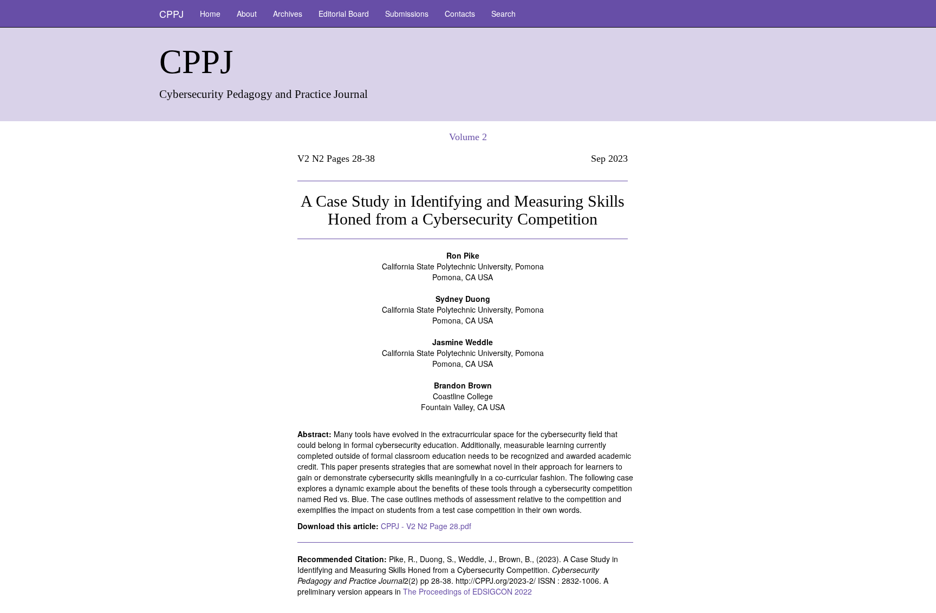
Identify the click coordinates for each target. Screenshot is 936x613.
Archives (287, 13)
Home (210, 13)
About (247, 13)
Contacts (460, 13)
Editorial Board (343, 13)
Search (503, 13)
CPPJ (171, 13)
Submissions (406, 13)
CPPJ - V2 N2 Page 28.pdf (426, 525)
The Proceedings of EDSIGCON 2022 (467, 591)
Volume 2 (468, 136)
